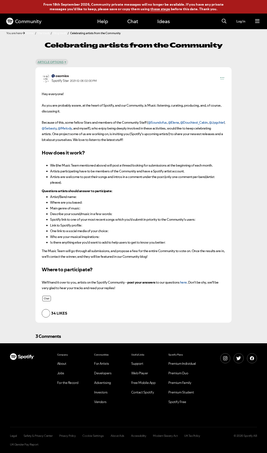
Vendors (100, 401)
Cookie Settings (93, 436)
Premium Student (181, 392)
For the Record (67, 382)
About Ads (117, 436)
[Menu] (257, 21)
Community (28, 21)
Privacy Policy (67, 436)
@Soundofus (157, 122)
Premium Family (179, 382)
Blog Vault (59, 33)
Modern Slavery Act (165, 436)
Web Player (139, 373)
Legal (13, 436)
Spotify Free (177, 401)
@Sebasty (49, 128)
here (183, 282)
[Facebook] (252, 358)
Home (30, 33)
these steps (160, 9)
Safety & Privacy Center (38, 436)
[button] (222, 78)
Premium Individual (182, 363)
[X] (239, 358)
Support (137, 363)
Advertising (102, 382)
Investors (101, 392)
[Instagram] (225, 358)
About (61, 363)
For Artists (101, 363)
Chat (132, 21)
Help (102, 21)
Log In (240, 21)
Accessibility (138, 436)
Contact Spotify (142, 392)
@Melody (65, 128)
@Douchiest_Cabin (194, 122)
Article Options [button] (51, 62)
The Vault (43, 33)
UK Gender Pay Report (24, 444)
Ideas (163, 21)
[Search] (224, 21)
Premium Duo (178, 373)
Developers (102, 373)
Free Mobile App (143, 382)
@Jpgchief (217, 122)
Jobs (60, 373)
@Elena (173, 122)
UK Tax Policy (192, 436)
